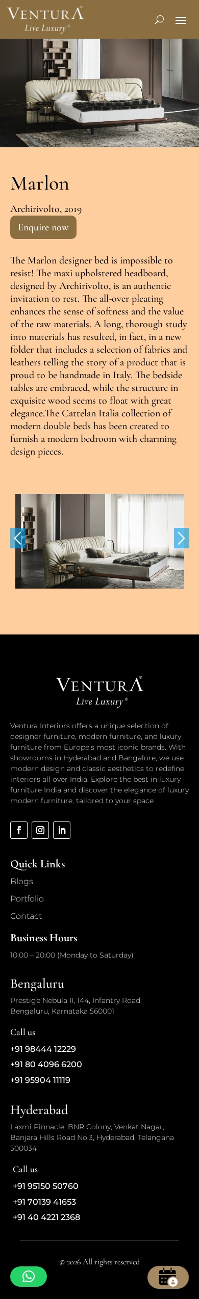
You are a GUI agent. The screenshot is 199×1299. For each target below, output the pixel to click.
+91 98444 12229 (43, 1049)
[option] (99, 541)
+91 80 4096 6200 (46, 1064)
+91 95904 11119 (40, 1080)
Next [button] (181, 538)
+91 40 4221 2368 (46, 1217)
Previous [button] (18, 538)
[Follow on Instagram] (40, 830)
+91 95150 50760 (46, 1186)
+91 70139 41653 (44, 1202)
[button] (28, 1276)
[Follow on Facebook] (19, 830)
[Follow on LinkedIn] (61, 830)
